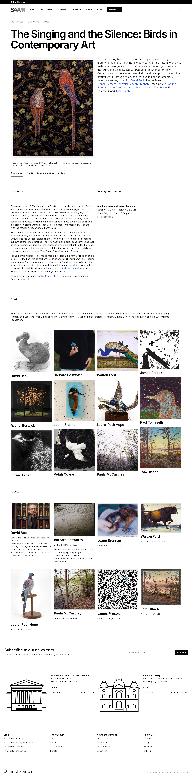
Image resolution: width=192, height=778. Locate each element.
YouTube (148, 747)
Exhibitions (33, 21)
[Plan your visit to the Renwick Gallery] (119, 695)
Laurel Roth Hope (156, 87)
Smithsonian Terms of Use (16, 747)
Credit (30, 173)
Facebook (148, 738)
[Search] (179, 9)
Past (46, 21)
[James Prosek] (117, 589)
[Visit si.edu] (18, 771)
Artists (61, 173)
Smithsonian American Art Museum (116, 206)
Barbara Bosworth (118, 84)
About (53, 742)
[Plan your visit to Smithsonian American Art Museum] (76, 682)
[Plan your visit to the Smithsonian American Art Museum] (26, 695)
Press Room (102, 742)
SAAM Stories (103, 747)
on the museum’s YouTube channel (61, 268)
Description (17, 173)
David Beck (138, 80)
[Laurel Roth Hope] (31, 595)
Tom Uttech (123, 91)
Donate (53, 751)
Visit (52, 738)
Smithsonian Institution (14, 738)
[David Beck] (31, 516)
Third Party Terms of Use (15, 751)
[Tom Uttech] (161, 587)
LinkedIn (147, 751)
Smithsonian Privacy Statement (18, 742)
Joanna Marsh (52, 276)
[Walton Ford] (161, 518)
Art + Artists (17, 21)
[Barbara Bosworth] (74, 519)
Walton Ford (150, 536)
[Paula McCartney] (74, 589)
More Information (45, 173)
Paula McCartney (114, 87)
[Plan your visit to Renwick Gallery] (168, 682)
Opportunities (103, 751)
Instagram (148, 742)
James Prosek (135, 87)
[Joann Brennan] (117, 520)
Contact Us (102, 738)
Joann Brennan (139, 84)
